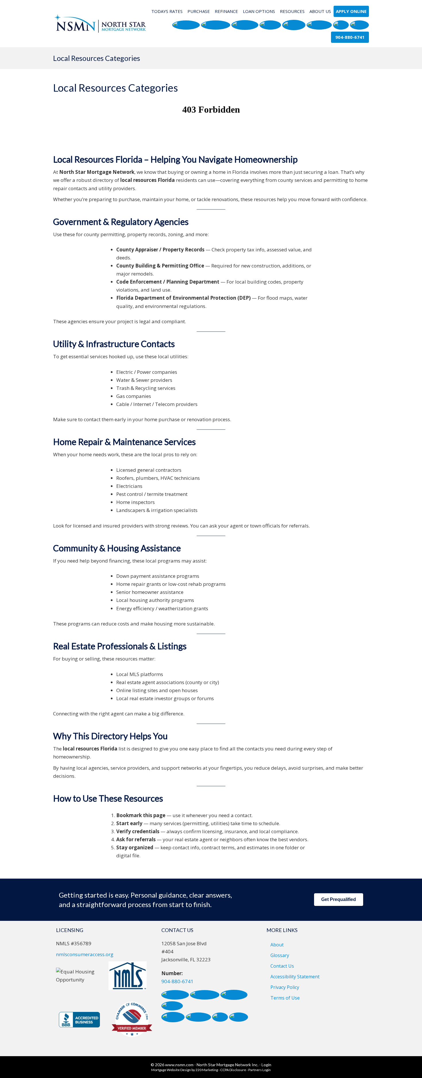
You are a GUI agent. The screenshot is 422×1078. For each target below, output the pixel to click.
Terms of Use (285, 998)
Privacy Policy (284, 987)
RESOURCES (292, 11)
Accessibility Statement (295, 976)
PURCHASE (198, 11)
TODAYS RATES (167, 11)
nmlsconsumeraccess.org (84, 954)
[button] (186, 25)
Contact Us (282, 966)
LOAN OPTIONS (259, 11)
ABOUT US (320, 11)
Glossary (279, 955)
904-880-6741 (177, 981)
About (277, 945)
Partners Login (259, 1070)
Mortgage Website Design (171, 1070)
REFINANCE (226, 11)
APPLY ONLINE (351, 11)
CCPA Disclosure (233, 1070)
